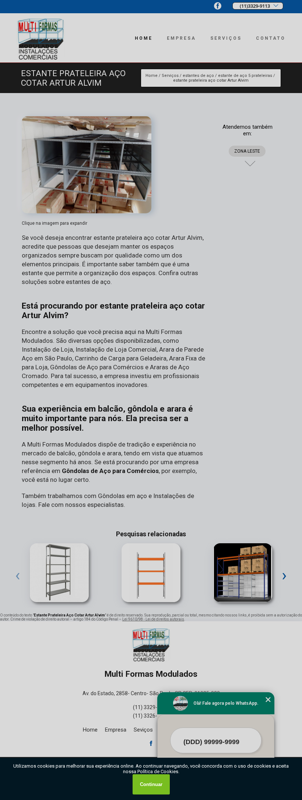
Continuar (151, 784)
